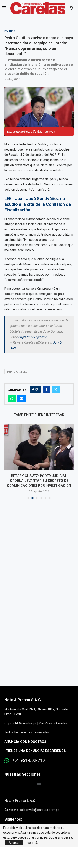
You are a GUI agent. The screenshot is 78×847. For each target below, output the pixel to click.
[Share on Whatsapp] (12, 398)
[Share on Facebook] (46, 389)
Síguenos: (13, 819)
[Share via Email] (21, 398)
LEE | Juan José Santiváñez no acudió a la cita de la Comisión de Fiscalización (37, 204)
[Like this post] (36, 389)
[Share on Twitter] (56, 389)
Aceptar (14, 842)
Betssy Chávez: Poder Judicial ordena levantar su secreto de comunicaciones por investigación (39, 481)
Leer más (32, 842)
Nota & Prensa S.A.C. (23, 700)
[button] (8, 461)
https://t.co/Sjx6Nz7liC (34, 337)
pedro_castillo (17, 371)
